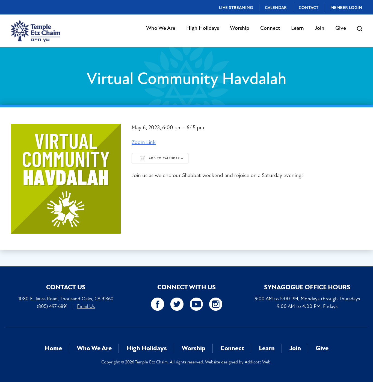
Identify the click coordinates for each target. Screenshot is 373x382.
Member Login (346, 7)
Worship (239, 28)
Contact (308, 7)
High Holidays (202, 28)
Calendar (276, 7)
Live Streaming (236, 7)
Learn (297, 28)
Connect (270, 28)
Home (53, 348)
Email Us (86, 306)
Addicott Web (258, 362)
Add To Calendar (164, 158)
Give (340, 28)
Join (319, 28)
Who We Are (160, 28)
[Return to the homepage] (35, 31)
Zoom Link (144, 142)
